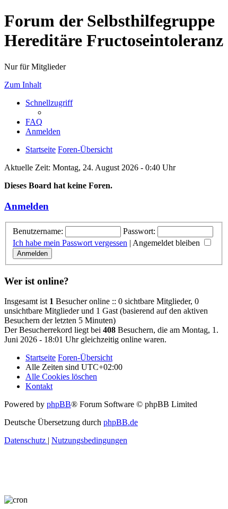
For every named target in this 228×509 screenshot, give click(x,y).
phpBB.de (120, 422)
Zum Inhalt (22, 84)
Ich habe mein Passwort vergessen (70, 242)
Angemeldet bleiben (167, 242)
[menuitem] (33, 121)
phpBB (59, 404)
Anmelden (26, 206)
